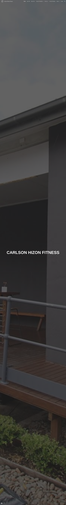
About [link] (57, 1)
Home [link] (25, 1)
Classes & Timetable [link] (39, 1)
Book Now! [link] (33, 1)
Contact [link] (62, 1)
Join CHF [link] (28, 1)
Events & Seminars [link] (52, 1)
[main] (33, 252)
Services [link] (46, 1)
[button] (65, 1)
